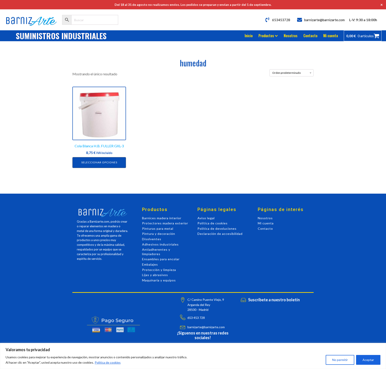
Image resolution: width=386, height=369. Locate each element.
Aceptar (368, 360)
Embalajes (150, 264)
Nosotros (291, 35)
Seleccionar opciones (99, 162)
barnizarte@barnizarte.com (324, 20)
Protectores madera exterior (165, 223)
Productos (266, 35)
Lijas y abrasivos (155, 275)
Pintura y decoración (158, 234)
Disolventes (151, 239)
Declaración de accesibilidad (220, 234)
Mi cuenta (330, 35)
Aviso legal (206, 218)
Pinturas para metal (157, 228)
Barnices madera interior (161, 218)
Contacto (310, 35)
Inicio (249, 35)
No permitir (340, 360)
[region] (193, 356)
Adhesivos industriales (160, 244)
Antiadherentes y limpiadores (156, 252)
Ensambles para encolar (161, 259)
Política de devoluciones (217, 228)
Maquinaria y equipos (159, 280)
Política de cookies (108, 362)
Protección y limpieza (159, 270)
